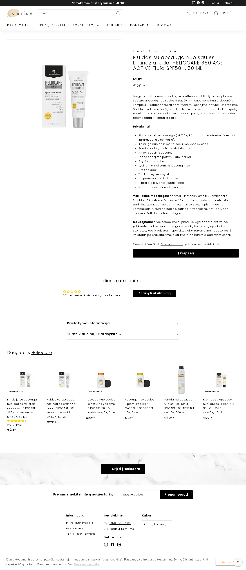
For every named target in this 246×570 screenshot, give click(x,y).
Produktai (155, 51)
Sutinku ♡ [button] (228, 562)
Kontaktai (140, 25)
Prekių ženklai (51, 25)
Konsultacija (86, 25)
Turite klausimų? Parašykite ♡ (94, 334)
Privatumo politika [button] (87, 564)
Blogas (164, 25)
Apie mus (114, 25)
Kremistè (138, 51)
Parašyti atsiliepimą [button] (154, 293)
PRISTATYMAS (74, 528)
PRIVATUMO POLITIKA (79, 523)
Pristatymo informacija (88, 323)
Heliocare (172, 51)
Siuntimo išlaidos (172, 244)
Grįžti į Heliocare (125, 469)
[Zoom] (64, 96)
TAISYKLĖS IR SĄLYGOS (80, 534)
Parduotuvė (19, 25)
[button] (16, 421)
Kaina (137, 79)
